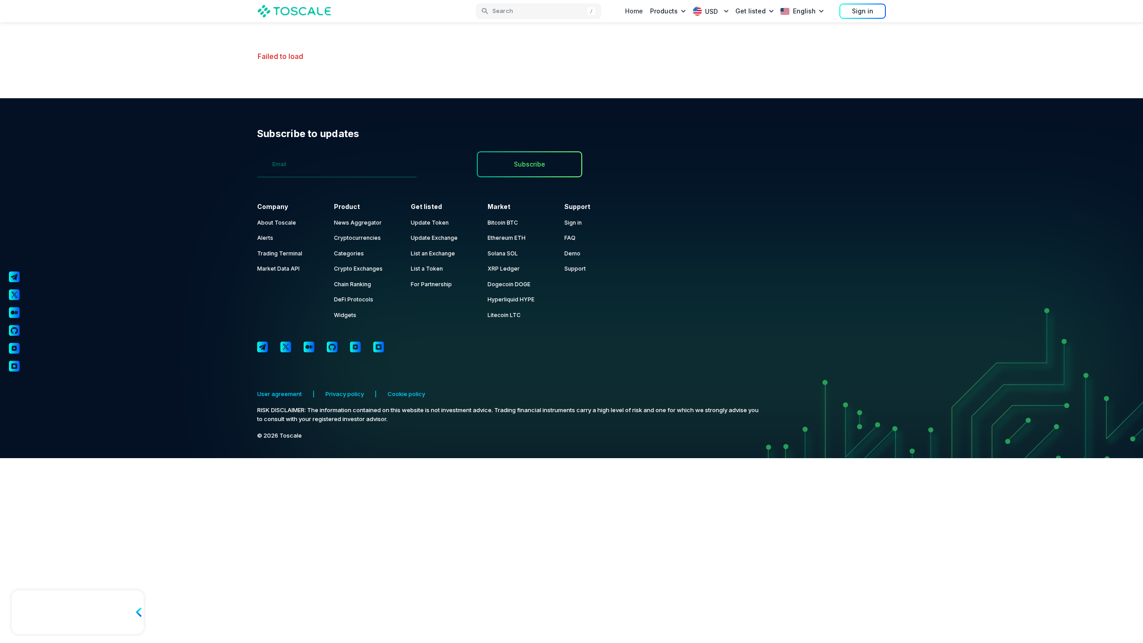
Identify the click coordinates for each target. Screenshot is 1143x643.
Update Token (430, 222)
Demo (572, 253)
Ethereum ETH (507, 237)
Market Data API (278, 268)
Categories (349, 253)
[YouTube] (355, 347)
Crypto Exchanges (358, 268)
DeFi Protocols (353, 299)
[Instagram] (378, 347)
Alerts (265, 237)
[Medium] (309, 347)
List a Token (427, 268)
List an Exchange (433, 253)
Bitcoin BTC (503, 222)
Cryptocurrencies (357, 237)
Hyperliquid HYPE (511, 299)
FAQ (570, 237)
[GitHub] (332, 347)
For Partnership (431, 284)
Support (575, 268)
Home (634, 11)
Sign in (862, 11)
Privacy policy (344, 393)
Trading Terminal (279, 253)
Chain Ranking (352, 284)
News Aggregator (358, 222)
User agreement (279, 393)
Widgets (345, 315)
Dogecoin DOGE (509, 284)
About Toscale (276, 222)
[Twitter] (285, 347)
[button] (538, 11)
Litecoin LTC (504, 315)
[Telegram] (262, 347)
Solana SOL (503, 253)
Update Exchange (434, 237)
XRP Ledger (504, 268)
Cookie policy (406, 393)
